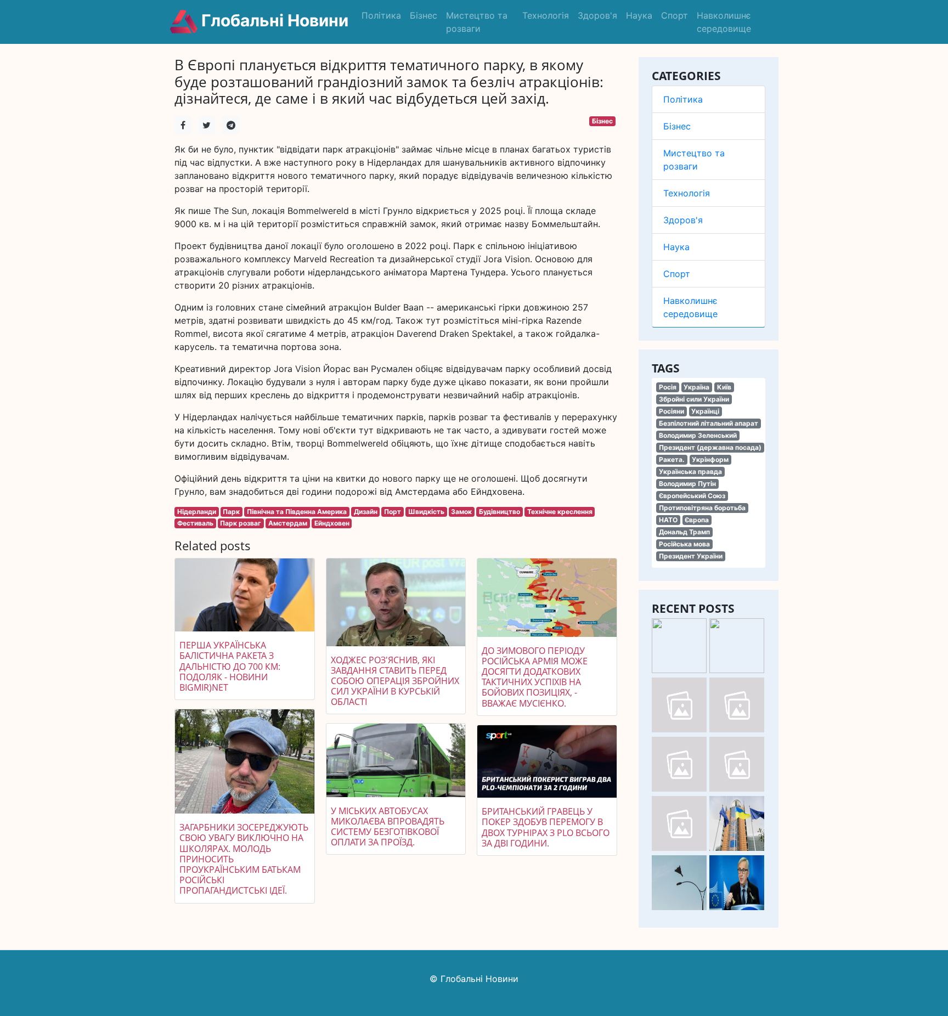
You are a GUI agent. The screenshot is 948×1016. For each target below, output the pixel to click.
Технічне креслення (559, 511)
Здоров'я (597, 15)
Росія (667, 387)
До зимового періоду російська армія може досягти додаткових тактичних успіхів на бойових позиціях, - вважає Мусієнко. (535, 677)
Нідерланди (196, 511)
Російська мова (684, 544)
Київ (724, 387)
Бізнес (423, 15)
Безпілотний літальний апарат (708, 423)
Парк (231, 511)
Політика (381, 15)
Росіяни (671, 411)
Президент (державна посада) (710, 447)
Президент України (691, 556)
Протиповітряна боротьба (702, 508)
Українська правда (690, 471)
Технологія (545, 15)
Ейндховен (331, 523)
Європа (697, 520)
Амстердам (287, 523)
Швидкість (426, 511)
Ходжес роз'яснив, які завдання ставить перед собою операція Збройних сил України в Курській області (395, 681)
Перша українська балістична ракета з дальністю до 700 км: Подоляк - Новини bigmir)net (229, 666)
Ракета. (672, 459)
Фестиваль (195, 523)
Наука (639, 15)
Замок (461, 511)
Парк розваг (240, 523)
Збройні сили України (694, 399)
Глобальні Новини (273, 20)
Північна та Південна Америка (297, 511)
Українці (705, 411)
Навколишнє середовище (724, 22)
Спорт (674, 15)
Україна (696, 387)
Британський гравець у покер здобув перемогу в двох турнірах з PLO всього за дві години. (546, 827)
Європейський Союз (692, 496)
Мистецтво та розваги (476, 22)
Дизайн (365, 511)
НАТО (668, 520)
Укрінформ (710, 459)
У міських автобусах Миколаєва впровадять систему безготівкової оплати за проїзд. (387, 827)
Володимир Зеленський (698, 435)
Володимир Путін (687, 483)
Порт (392, 511)
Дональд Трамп (684, 532)
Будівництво (499, 511)
